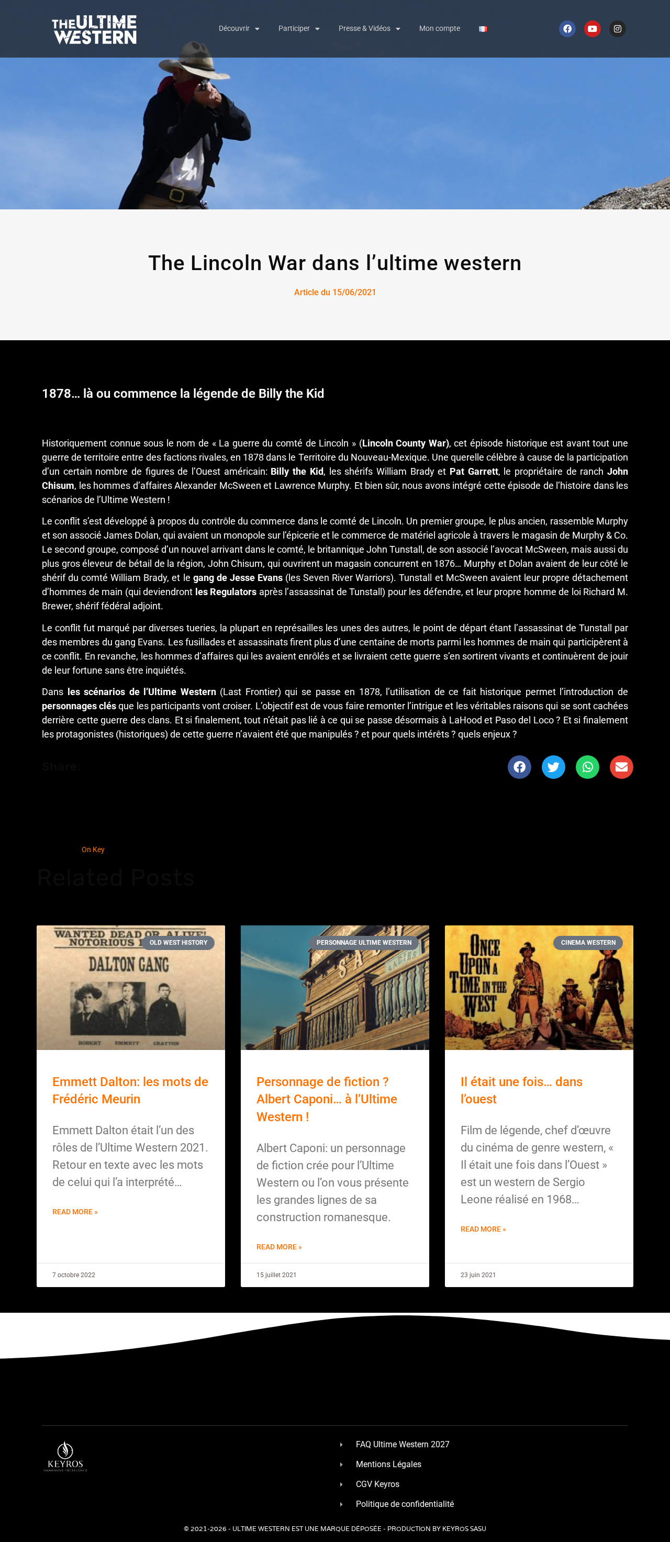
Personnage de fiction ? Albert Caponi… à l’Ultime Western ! (326, 1099)
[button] (519, 767)
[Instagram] (617, 28)
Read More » (75, 1212)
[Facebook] (567, 28)
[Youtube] (592, 28)
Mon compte (439, 28)
